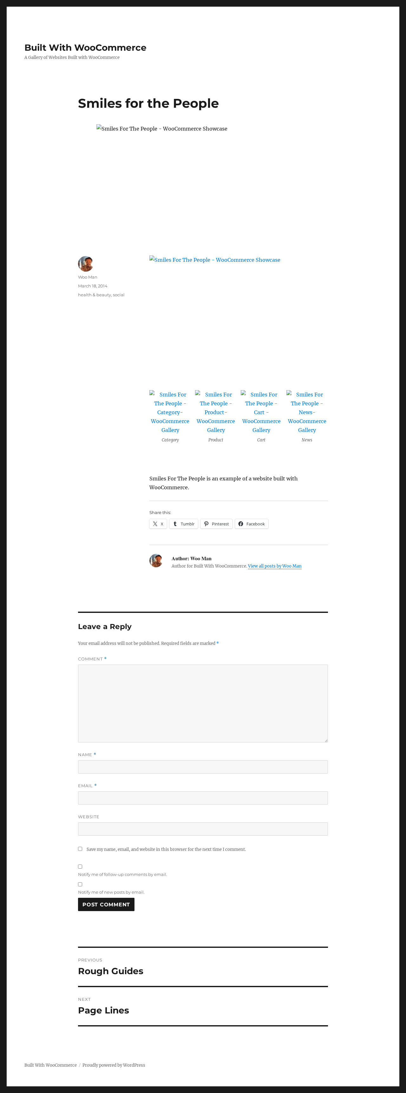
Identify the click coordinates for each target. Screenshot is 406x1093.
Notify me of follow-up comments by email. (122, 874)
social (119, 294)
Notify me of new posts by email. (111, 892)
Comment (92, 659)
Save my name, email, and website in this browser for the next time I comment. (166, 849)
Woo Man (87, 277)
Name (87, 754)
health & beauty (94, 294)
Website (89, 816)
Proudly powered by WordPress (113, 1065)
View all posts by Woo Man (275, 566)
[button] (170, 418)
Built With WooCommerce (85, 47)
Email (87, 785)
